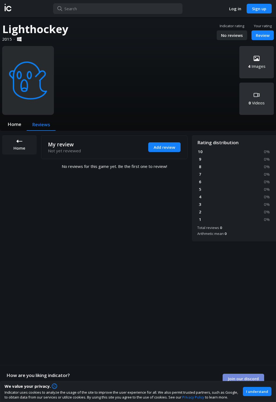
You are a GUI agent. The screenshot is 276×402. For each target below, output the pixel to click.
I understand (257, 391)
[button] (8, 8)
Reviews (41, 124)
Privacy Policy (193, 397)
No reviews (232, 35)
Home (14, 124)
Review (263, 35)
